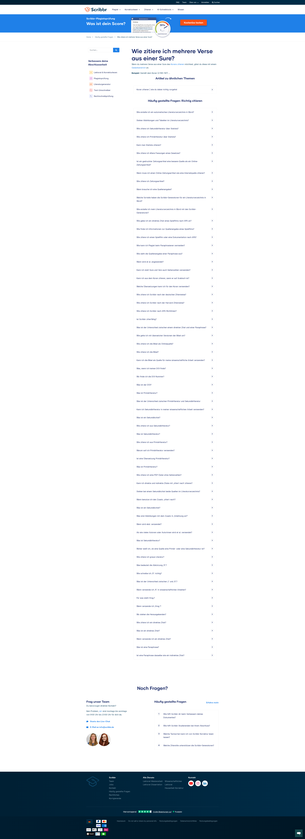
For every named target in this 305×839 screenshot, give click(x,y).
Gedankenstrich (139, 67)
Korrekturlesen (131, 9)
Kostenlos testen (193, 22)
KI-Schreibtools (164, 9)
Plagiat (115, 9)
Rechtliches (114, 795)
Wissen (181, 9)
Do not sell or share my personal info (142, 821)
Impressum (121, 821)
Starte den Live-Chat (100, 721)
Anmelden (205, 2)
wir (100, 711)
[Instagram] (198, 783)
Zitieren (148, 9)
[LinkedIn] (205, 783)
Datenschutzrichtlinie (188, 821)
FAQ (177, 2)
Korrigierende (115, 798)
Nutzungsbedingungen (168, 821)
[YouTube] (191, 783)
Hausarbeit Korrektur (174, 788)
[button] (299, 833)
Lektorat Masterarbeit (153, 781)
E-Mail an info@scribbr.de (102, 727)
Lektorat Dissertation (152, 784)
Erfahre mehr (212, 702)
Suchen (217, 2)
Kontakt (112, 788)
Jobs (111, 784)
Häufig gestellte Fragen (119, 791)
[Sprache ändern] (89, 821)
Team (184, 2)
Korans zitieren (177, 64)
